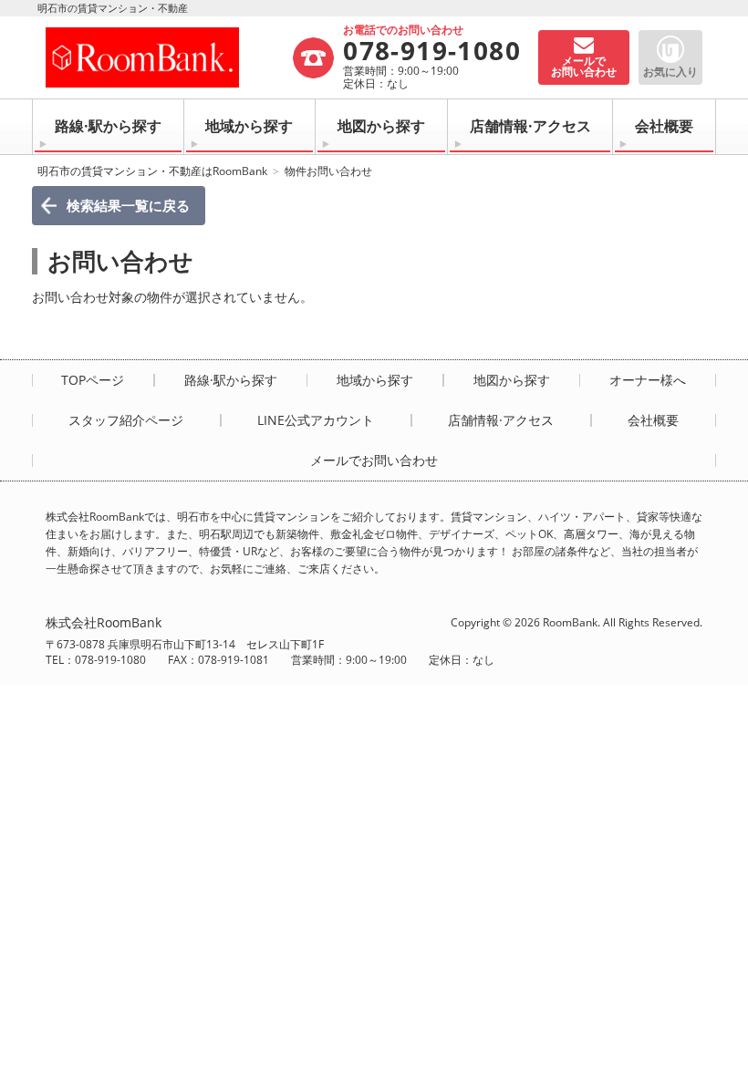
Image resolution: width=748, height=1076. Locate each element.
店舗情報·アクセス (530, 126)
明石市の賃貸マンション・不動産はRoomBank (152, 171)
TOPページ (92, 380)
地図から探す (381, 126)
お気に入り (670, 71)
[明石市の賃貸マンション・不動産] (168, 57)
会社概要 (664, 126)
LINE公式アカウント (315, 420)
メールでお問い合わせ (374, 460)
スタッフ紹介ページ (125, 420)
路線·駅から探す (108, 126)
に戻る (128, 205)
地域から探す (249, 126)
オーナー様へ (647, 380)
